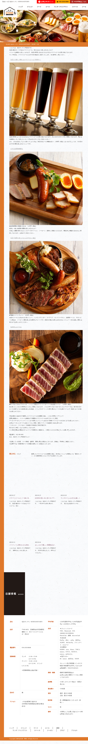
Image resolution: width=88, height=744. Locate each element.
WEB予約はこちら (80, 1)
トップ (20, 7)
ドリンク (30, 7)
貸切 (57, 728)
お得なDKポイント (46, 1)
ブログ (62, 730)
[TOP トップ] (10, 11)
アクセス (74, 730)
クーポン (50, 730)
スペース (75, 7)
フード (39, 7)
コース (48, 7)
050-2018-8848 (63, 1)
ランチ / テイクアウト (61, 7)
